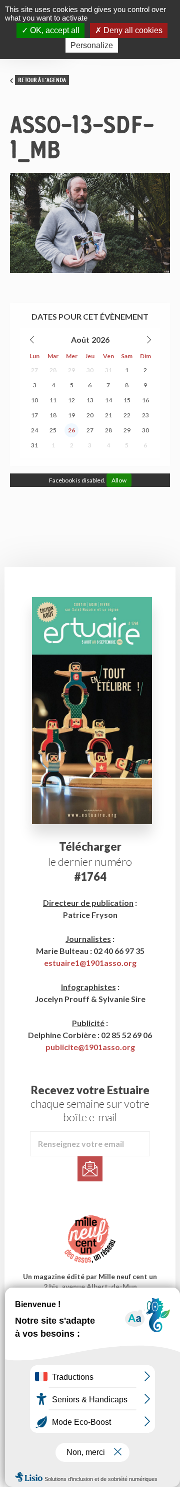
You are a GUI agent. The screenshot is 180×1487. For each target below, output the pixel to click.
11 (53, 400)
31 (108, 370)
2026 (101, 339)
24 (34, 430)
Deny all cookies (132, 30)
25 (53, 430)
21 (108, 415)
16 (145, 400)
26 (71, 430)
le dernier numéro (90, 861)
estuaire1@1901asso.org (90, 962)
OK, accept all (54, 30)
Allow (119, 480)
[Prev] (32, 339)
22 (127, 415)
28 (53, 370)
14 (108, 400)
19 (71, 415)
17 (34, 415)
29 (71, 370)
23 (145, 415)
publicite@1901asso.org (90, 1047)
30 (90, 370)
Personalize (91, 45)
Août (80, 339)
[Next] (148, 339)
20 (90, 415)
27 (34, 370)
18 (53, 415)
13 (90, 400)
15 (127, 400)
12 (71, 400)
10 (34, 400)
